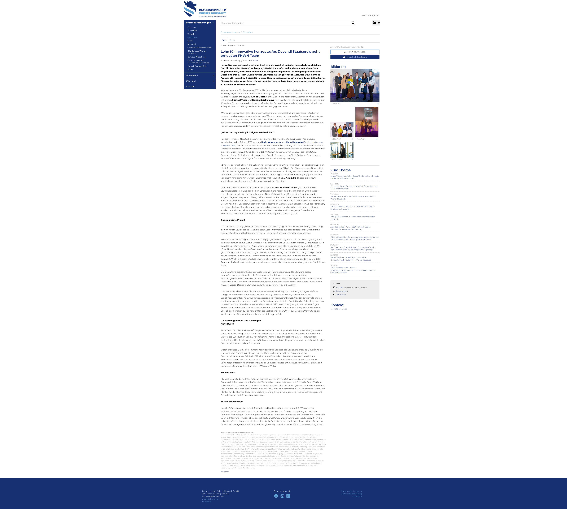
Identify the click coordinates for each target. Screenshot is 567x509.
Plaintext (339, 287)
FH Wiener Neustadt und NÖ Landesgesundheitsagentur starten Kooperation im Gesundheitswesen (352, 270)
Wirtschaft (192, 30)
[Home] (205, 9)
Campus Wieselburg (197, 57)
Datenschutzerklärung (352, 494)
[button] (376, 23)
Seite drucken (342, 291)
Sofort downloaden (356, 52)
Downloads (192, 75)
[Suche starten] (353, 23)
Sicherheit (192, 44)
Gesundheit (193, 37)
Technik (191, 34)
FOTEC (191, 69)
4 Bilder (254, 60)
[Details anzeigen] (378, 104)
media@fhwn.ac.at (338, 309)
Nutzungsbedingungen (351, 491)
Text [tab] (224, 40)
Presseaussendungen (198, 22)
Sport (190, 41)
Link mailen (341, 295)
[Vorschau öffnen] (354, 85)
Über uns (191, 81)
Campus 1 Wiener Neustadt (200, 47)
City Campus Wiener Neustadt (197, 52)
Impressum (356, 496)
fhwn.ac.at (225, 472)
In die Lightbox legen (356, 57)
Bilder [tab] (232, 40)
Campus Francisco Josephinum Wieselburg (198, 61)
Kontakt (190, 86)
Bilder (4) (338, 67)
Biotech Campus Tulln (197, 66)
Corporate (192, 27)
